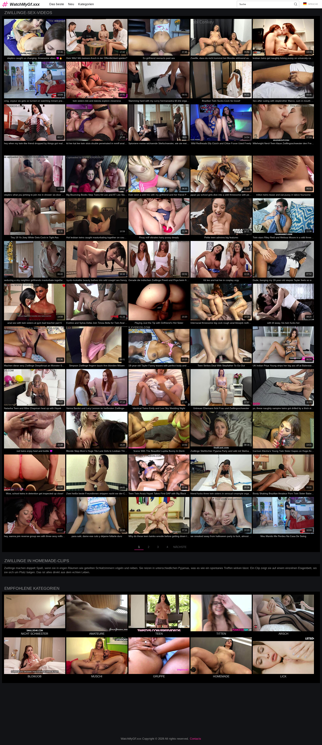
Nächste (179, 547)
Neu (71, 4)
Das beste (56, 4)
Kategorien (86, 4)
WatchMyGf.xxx (25, 4)
